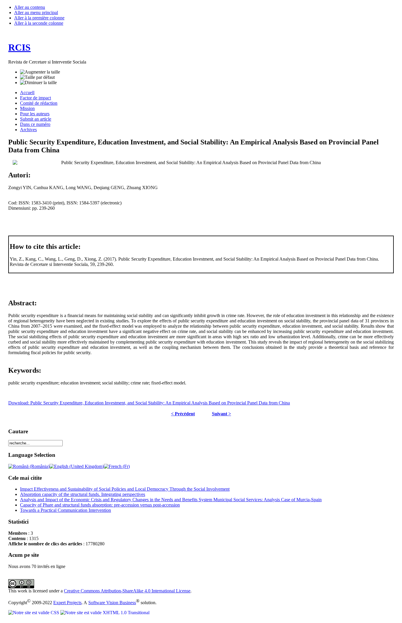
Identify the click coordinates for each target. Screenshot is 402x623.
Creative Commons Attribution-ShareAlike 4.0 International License (127, 590)
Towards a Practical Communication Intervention (65, 510)
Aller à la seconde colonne (38, 23)
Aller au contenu (29, 7)
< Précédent (183, 413)
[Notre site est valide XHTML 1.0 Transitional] (104, 612)
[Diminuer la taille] (38, 82)
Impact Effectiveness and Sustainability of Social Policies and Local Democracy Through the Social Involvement (125, 489)
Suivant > (221, 413)
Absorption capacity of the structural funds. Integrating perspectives (82, 494)
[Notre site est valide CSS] (34, 612)
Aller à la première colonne (39, 17)
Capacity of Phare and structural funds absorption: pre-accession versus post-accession (100, 504)
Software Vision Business (112, 602)
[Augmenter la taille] (40, 72)
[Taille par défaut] (37, 77)
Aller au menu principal (36, 12)
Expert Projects (67, 602)
